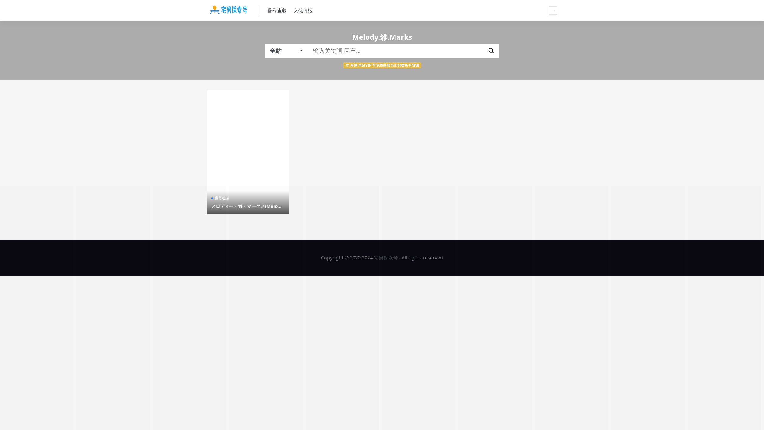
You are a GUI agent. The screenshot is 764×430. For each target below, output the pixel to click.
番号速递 (276, 10)
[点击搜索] (491, 51)
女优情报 (302, 10)
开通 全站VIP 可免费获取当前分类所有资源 (384, 65)
